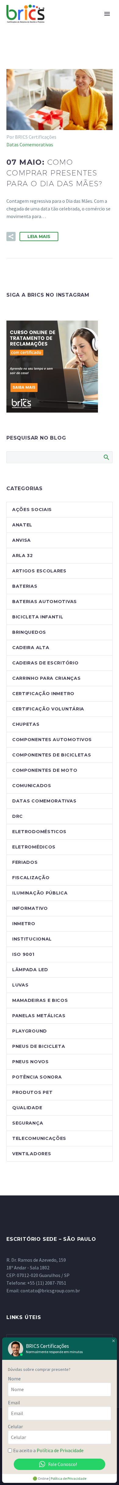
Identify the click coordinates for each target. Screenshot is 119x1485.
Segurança (27, 1123)
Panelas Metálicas (39, 1015)
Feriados (25, 862)
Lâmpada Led (30, 969)
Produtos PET (32, 1092)
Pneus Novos (30, 1061)
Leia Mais (38, 236)
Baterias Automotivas (44, 601)
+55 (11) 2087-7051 (46, 1283)
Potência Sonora (37, 1077)
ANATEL (22, 525)
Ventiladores (31, 1153)
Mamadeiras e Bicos (40, 1000)
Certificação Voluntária (48, 709)
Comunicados (31, 785)
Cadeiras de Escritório (45, 663)
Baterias (25, 586)
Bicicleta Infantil (37, 617)
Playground (29, 1031)
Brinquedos (29, 632)
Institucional (32, 939)
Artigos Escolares (39, 571)
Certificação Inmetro (43, 693)
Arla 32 (22, 555)
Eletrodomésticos (39, 831)
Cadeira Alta (30, 647)
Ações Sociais (32, 509)
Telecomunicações (39, 1138)
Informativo (30, 908)
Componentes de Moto (44, 770)
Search (106, 457)
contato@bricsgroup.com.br (50, 1290)
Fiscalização (30, 877)
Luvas (20, 985)
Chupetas (26, 724)
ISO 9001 (23, 954)
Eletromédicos (34, 847)
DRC (17, 816)
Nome (14, 1378)
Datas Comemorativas (29, 144)
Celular (15, 1426)
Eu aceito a (48, 1450)
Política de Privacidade (60, 1450)
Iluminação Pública (40, 893)
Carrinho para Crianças (46, 678)
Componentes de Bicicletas (51, 755)
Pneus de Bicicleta (38, 1046)
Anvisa (21, 540)
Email (14, 1402)
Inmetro (23, 923)
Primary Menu (107, 13)
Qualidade (27, 1107)
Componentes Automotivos (52, 739)
